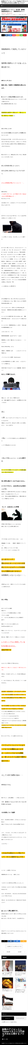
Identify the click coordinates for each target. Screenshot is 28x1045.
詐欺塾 (25, 14)
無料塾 (20, 14)
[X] (5, 1039)
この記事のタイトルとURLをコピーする (14, 946)
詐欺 (22, 14)
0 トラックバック (20, 1018)
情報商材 (3, 14)
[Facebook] (2, 1039)
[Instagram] (7, 1039)
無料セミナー (15, 14)
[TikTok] (9, 1039)
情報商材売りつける (9, 14)
